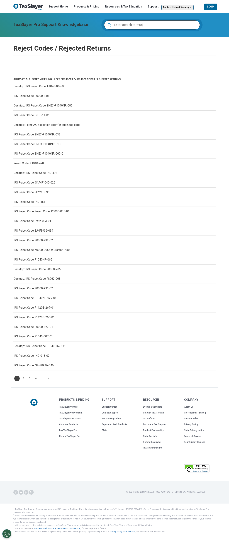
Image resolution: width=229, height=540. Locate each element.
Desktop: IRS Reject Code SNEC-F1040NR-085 (42, 105)
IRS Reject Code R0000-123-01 (33, 327)
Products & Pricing (86, 6)
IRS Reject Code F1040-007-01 (33, 336)
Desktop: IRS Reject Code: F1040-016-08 (39, 86)
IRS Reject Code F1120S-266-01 (34, 317)
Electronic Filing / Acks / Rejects (51, 79)
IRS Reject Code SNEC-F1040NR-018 (36, 144)
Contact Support (110, 413)
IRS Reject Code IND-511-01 (31, 115)
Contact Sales (191, 418)
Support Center (109, 407)
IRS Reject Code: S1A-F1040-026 (34, 182)
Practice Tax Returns (153, 413)
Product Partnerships (153, 430)
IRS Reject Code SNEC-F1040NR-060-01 (39, 153)
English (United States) (176, 7)
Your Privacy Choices (194, 442)
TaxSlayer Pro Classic (70, 418)
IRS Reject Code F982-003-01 (32, 221)
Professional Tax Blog (195, 413)
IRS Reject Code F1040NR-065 (32, 259)
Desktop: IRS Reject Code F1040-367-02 (39, 346)
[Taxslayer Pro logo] (34, 402)
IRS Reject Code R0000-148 (31, 96)
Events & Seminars (152, 407)
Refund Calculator (152, 442)
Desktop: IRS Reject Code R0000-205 (37, 269)
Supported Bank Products (114, 424)
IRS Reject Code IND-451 (29, 202)
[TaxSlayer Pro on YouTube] (21, 492)
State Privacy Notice (194, 430)
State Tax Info (150, 436)
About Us (188, 407)
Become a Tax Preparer (154, 424)
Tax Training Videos (111, 418)
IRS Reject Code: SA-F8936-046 (33, 365)
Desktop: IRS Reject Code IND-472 (35, 173)
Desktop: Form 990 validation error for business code (46, 125)
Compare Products (68, 424)
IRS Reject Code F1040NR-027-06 (35, 298)
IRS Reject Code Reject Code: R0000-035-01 (41, 211)
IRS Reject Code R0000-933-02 (33, 288)
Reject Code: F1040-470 (28, 163)
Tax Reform (149, 418)
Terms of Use (129, 532)
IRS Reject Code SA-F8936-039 (33, 230)
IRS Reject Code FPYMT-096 (31, 192)
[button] (172, 468)
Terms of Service (192, 436)
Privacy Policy (191, 424)
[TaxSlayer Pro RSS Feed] (31, 492)
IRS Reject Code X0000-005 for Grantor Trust (41, 250)
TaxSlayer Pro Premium (70, 413)
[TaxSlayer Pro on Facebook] (15, 492)
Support (153, 6)
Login (211, 6)
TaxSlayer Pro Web (68, 407)
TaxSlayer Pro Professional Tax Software (29, 7)
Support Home (58, 6)
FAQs (104, 430)
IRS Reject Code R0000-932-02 (33, 240)
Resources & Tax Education (123, 6)
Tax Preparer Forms (152, 448)
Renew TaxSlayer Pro (69, 436)
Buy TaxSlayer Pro (68, 430)
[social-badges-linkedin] (26, 492)
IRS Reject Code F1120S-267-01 (34, 307)
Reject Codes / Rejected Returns (99, 79)
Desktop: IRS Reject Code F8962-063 (36, 278)
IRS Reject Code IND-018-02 (31, 355)
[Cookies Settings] (6, 533)
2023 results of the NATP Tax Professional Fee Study (57, 528)
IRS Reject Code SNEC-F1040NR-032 (36, 134)
